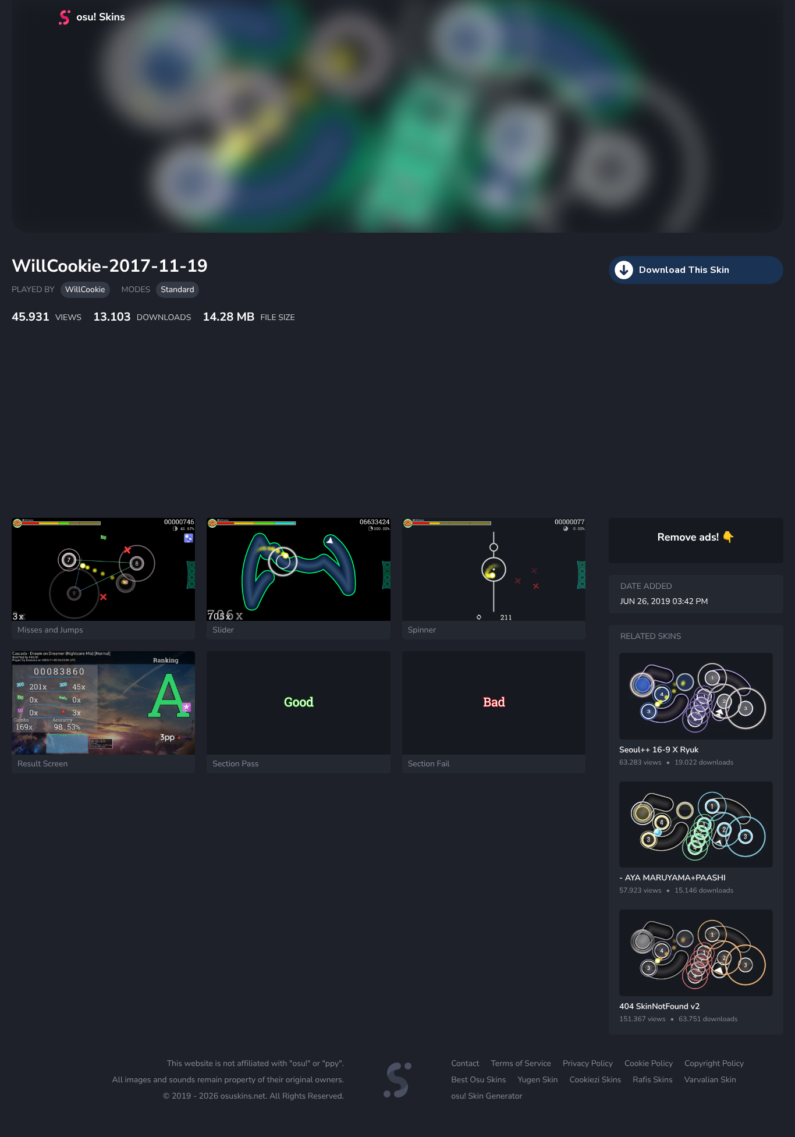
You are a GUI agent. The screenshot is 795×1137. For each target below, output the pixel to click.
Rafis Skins (652, 1079)
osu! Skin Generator (486, 1096)
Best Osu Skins (478, 1079)
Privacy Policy (588, 1063)
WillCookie (85, 289)
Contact (465, 1063)
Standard (177, 289)
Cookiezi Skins (596, 1079)
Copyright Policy (714, 1063)
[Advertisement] (282, 433)
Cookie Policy (648, 1063)
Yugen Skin (537, 1079)
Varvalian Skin (710, 1079)
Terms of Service (521, 1063)
